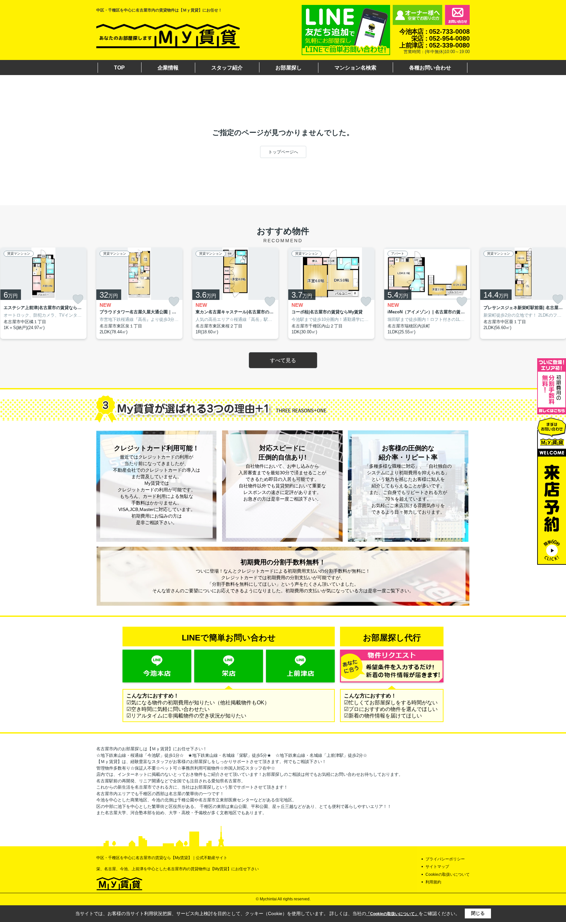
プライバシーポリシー (445, 859)
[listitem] (139, 293)
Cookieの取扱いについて (447, 874)
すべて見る (283, 360)
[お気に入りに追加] (78, 299)
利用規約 (433, 882)
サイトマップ (437, 866)
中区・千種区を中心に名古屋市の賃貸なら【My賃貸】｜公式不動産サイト (161, 857)
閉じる (478, 913)
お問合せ (457, 15)
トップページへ (283, 151)
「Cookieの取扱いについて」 (392, 914)
